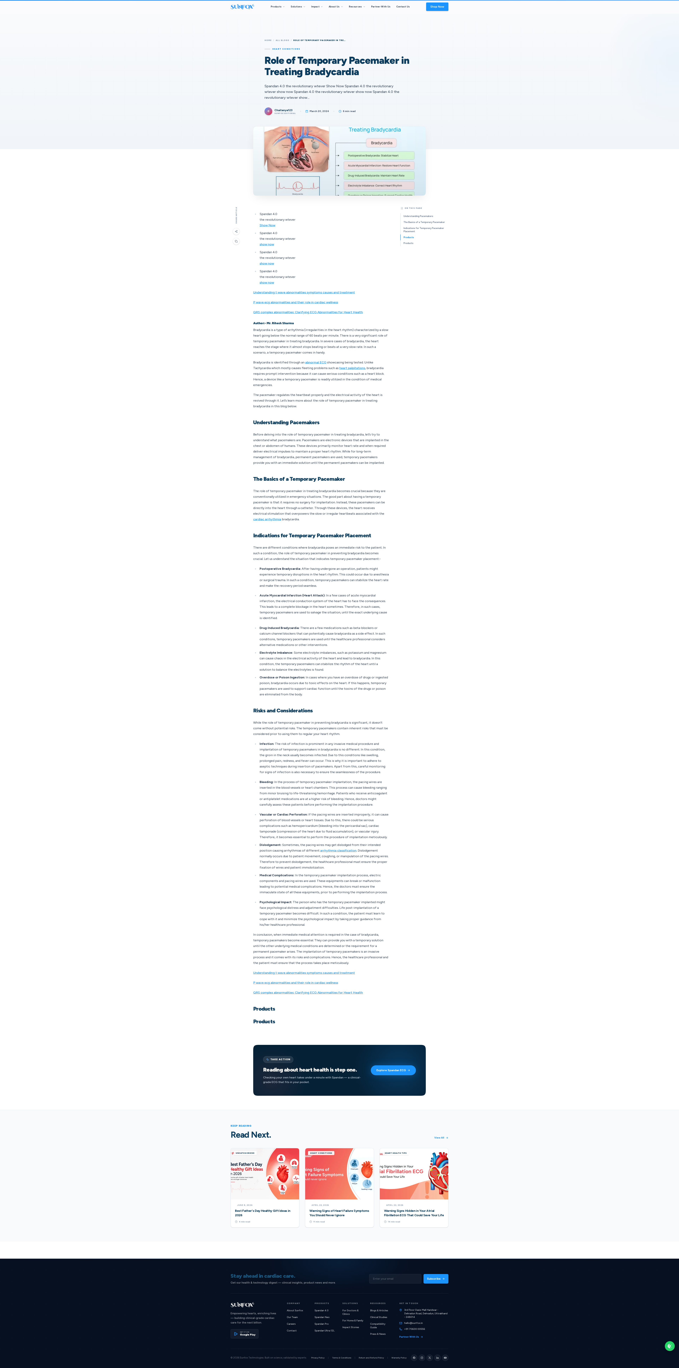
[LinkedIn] (437, 1358)
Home (268, 40)
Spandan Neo (322, 1317)
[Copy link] (236, 241)
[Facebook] (414, 1358)
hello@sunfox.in (413, 1323)
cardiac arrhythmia (267, 519)
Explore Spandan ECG (391, 1070)
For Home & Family (352, 1320)
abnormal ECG (315, 362)
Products (276, 6)
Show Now (267, 225)
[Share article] (236, 231)
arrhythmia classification (338, 850)
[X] (429, 1358)
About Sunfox (295, 1310)
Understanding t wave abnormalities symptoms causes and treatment (304, 292)
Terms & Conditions (341, 1358)
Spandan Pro (322, 1323)
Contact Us (403, 6)
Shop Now (437, 6)
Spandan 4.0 (322, 1310)
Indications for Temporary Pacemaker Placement (424, 230)
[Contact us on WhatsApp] (670, 1346)
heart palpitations (352, 368)
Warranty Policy (399, 1358)
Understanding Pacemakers (418, 216)
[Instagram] (422, 1358)
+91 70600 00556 (414, 1329)
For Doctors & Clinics (350, 1312)
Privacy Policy (317, 1358)
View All (439, 1137)
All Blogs (282, 40)
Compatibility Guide (377, 1325)
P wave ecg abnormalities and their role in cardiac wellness (295, 302)
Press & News (378, 1333)
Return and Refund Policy (371, 1358)
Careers (291, 1323)
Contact (292, 1330)
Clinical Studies (378, 1317)
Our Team (292, 1317)
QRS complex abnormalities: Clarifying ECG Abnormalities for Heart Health (308, 312)
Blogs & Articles (379, 1310)
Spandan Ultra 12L (325, 1330)
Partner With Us (381, 6)
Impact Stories (350, 1327)
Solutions (296, 6)
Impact (315, 6)
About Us (334, 6)
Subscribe (434, 1278)
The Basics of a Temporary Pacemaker (424, 222)
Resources (355, 6)
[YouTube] (445, 1358)
